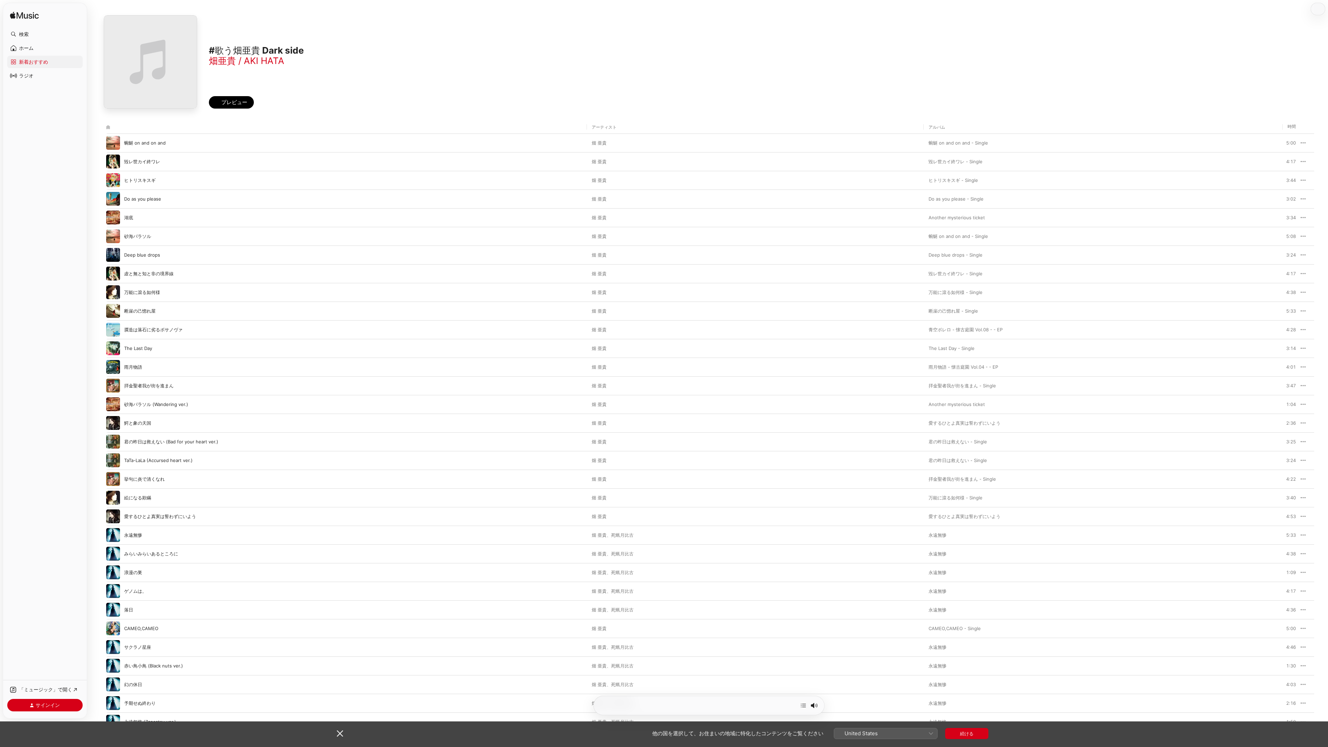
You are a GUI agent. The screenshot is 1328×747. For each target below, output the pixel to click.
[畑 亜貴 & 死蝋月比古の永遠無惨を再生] (113, 535)
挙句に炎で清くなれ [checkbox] (144, 479)
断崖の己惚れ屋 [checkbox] (140, 311)
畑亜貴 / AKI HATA (246, 60)
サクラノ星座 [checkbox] (137, 647)
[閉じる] (340, 733)
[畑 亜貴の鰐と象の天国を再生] (113, 423)
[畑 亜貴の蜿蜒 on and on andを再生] (113, 143)
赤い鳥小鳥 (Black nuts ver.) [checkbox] (153, 665)
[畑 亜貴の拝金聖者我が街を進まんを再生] (113, 386)
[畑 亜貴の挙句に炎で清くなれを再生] (113, 479)
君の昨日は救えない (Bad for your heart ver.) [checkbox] (171, 441)
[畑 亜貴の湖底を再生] (113, 217)
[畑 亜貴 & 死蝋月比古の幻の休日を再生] (113, 684)
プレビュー (1287, 143)
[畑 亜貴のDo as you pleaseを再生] (113, 199)
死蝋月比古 (622, 535)
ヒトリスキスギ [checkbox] (140, 180)
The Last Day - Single (952, 348)
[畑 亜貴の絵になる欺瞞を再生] (113, 498)
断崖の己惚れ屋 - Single (953, 311)
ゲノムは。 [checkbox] (135, 591)
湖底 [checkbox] (128, 217)
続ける (967, 733)
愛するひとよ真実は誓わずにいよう (964, 423)
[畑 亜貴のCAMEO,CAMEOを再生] (113, 628)
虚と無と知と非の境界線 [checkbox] (149, 273)
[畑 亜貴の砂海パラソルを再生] (113, 236)
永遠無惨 (938, 535)
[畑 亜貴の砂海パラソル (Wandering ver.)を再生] (113, 404)
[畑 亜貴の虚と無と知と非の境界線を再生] (113, 273)
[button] (45, 34)
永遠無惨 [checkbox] (133, 535)
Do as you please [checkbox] (142, 199)
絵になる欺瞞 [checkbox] (137, 497)
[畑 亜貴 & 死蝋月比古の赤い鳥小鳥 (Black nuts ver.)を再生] (113, 666)
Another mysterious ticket (957, 217)
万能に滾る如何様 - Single (956, 292)
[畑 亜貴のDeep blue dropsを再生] (113, 255)
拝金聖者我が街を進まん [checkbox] (149, 385)
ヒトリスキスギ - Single (953, 180)
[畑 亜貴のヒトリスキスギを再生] (113, 180)
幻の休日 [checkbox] (133, 684)
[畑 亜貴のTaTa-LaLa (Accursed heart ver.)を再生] (113, 460)
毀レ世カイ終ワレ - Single (956, 161)
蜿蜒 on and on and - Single (958, 143)
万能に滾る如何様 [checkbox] (142, 292)
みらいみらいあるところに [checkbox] (151, 553)
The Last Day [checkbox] (138, 348)
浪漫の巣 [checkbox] (133, 572)
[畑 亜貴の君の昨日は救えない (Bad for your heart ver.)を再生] (113, 442)
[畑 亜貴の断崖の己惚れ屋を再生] (113, 311)
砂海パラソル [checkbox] (137, 236)
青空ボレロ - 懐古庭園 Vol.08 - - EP (966, 329)
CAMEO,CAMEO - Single (955, 628)
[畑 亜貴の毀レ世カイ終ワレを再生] (113, 161)
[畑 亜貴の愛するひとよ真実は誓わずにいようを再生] (113, 516)
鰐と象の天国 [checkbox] (137, 423)
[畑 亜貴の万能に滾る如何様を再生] (113, 292)
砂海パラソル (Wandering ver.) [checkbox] (156, 404)
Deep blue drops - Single (956, 255)
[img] (24, 16)
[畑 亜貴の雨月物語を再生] (113, 367)
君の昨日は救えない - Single (958, 441)
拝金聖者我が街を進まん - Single (962, 385)
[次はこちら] (803, 705)
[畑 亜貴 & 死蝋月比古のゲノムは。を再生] (113, 591)
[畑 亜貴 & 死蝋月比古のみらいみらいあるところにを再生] (113, 554)
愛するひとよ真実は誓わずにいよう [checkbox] (160, 516)
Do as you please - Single (956, 199)
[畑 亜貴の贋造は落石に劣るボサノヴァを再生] (113, 329)
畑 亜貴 (599, 143)
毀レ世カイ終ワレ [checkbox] (142, 161)
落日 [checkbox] (128, 609)
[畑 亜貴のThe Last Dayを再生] (113, 348)
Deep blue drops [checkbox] (142, 255)
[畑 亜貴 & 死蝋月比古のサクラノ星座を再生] (113, 647)
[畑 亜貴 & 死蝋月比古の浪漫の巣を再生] (113, 572)
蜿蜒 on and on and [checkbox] (145, 143)
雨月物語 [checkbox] (133, 367)
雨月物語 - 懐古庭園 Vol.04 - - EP (963, 367)
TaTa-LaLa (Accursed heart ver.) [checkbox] (158, 460)
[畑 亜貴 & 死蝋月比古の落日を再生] (113, 610)
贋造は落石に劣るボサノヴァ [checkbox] (153, 329)
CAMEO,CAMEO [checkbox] (141, 628)
